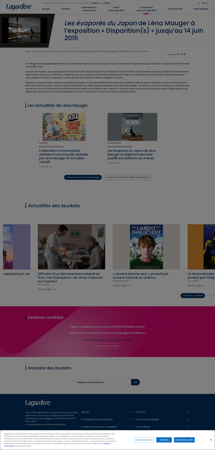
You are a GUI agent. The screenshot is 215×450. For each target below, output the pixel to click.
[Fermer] (211, 440)
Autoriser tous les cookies (184, 440)
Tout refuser (164, 440)
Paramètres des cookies (144, 440)
